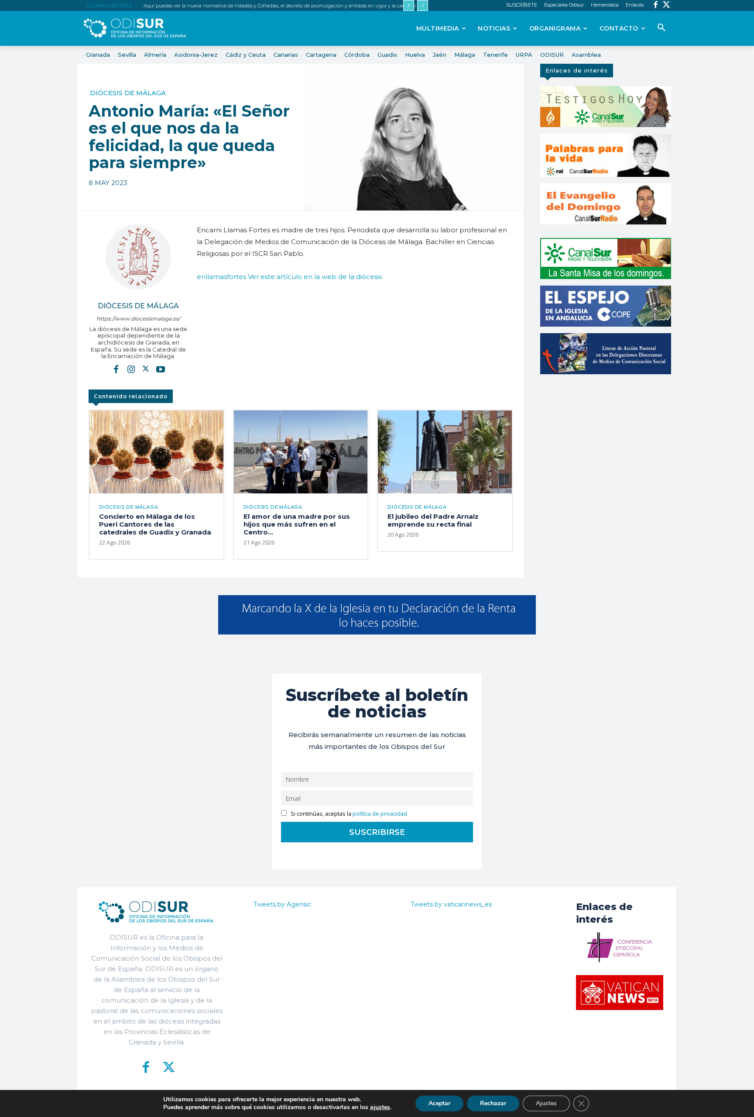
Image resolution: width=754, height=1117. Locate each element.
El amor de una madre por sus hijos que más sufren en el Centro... (296, 524)
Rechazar (493, 1103)
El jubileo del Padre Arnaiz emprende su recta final (433, 520)
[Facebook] (655, 5)
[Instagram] (131, 369)
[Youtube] (160, 369)
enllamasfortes (221, 276)
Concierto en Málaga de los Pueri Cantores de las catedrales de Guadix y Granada (155, 524)
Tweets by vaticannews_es (451, 904)
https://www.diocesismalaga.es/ (138, 318)
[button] (661, 27)
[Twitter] (666, 5)
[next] (422, 5)
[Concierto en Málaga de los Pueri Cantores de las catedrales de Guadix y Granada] (156, 451)
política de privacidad (380, 813)
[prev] (408, 5)
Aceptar (439, 1103)
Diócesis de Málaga (128, 93)
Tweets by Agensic (282, 904)
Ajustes (546, 1103)
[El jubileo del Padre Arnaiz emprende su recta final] (445, 451)
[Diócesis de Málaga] (138, 257)
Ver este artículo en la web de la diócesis (315, 276)
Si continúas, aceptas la (348, 813)
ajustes (380, 1107)
